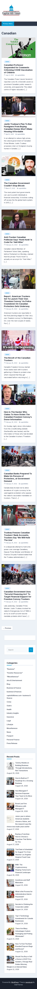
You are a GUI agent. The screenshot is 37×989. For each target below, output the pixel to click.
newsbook (29, 982)
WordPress (15, 982)
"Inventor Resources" (15, 673)
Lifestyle (10, 724)
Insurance (10, 717)
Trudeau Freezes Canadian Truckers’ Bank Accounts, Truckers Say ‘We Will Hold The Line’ (17, 536)
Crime (9, 702)
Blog (8, 684)
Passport (10, 736)
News (7, 61)
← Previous (7, 628)
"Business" (11, 669)
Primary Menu (8, 24)
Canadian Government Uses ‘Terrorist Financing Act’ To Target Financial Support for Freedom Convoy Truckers (17, 595)
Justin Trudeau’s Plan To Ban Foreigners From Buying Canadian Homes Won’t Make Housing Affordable (18, 128)
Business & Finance (14, 688)
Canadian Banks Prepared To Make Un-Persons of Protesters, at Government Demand (18, 477)
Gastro (9, 706)
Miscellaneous (12, 728)
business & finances (14, 692)
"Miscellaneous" (13, 677)
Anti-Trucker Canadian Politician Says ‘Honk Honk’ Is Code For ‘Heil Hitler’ (18, 239)
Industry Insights (13, 713)
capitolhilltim (21, 75)
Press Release (12, 743)
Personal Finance (13, 740)
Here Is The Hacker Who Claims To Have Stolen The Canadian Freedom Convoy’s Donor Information (18, 416)
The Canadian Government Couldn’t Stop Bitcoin (17, 184)
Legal (9, 721)
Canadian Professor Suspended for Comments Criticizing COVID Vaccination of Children (18, 69)
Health (9, 709)
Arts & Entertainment (14, 680)
